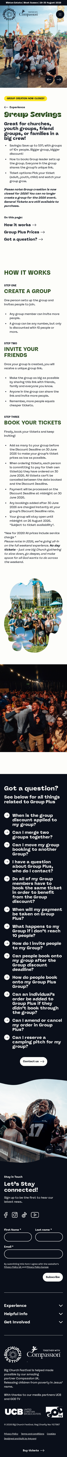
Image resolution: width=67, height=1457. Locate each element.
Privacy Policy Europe (38, 1267)
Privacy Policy (11, 1433)
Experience (17, 107)
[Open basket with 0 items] (50, 14)
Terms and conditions (32, 1433)
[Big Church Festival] (12, 1354)
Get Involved (17, 1322)
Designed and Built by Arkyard (20, 1438)
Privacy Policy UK (13, 1267)
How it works (17, 225)
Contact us (31, 1061)
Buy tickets (31, 1450)
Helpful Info (15, 1314)
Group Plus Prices (21, 232)
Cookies (51, 1433)
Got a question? (20, 239)
